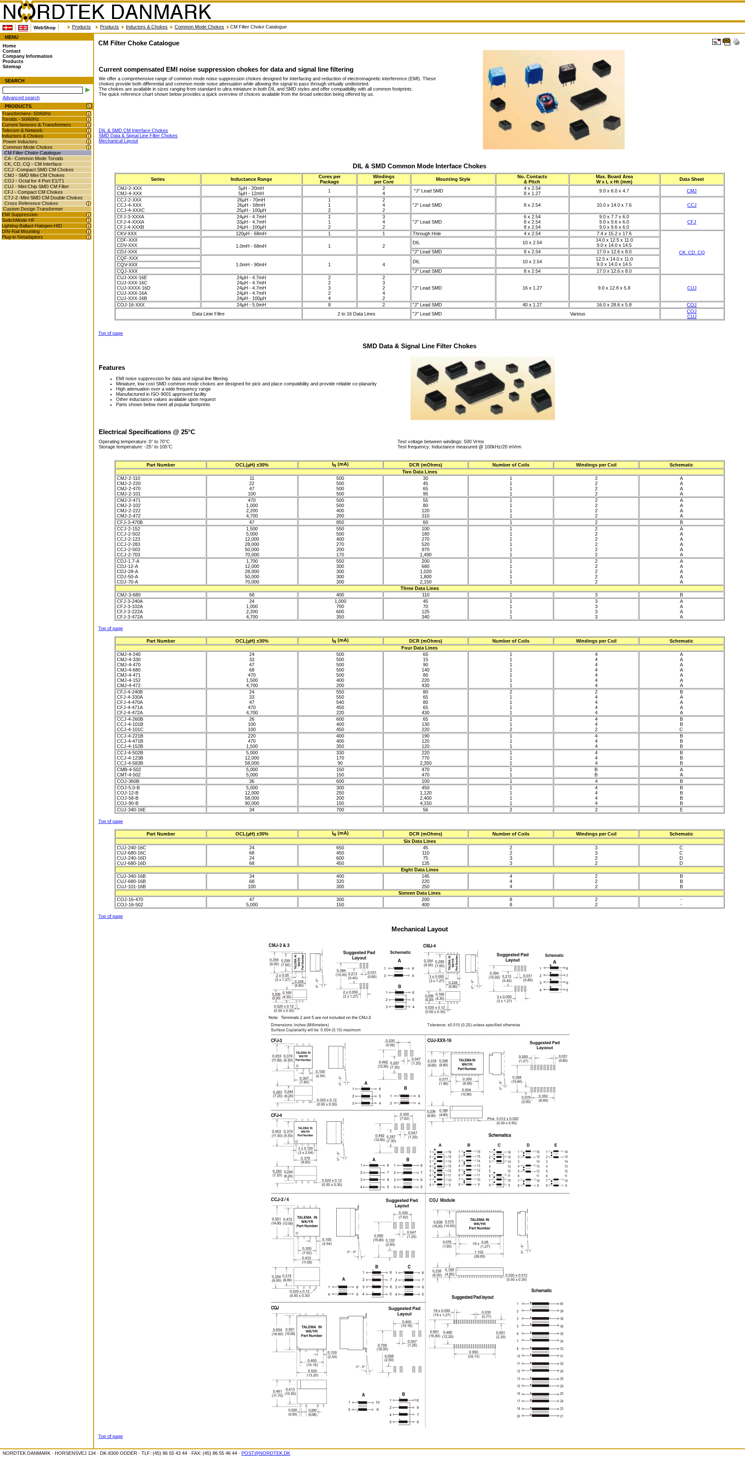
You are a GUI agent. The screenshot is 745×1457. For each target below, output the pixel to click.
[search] (87, 90)
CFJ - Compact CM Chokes (33, 192)
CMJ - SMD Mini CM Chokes (34, 175)
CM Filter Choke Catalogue (32, 152)
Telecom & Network (22, 130)
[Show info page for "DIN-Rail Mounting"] (88, 231)
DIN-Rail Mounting (21, 231)
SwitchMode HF (18, 220)
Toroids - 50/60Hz (20, 119)
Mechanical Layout (118, 140)
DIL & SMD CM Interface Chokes (133, 130)
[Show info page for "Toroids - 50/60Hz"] (88, 119)
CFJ (691, 221)
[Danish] (8, 27)
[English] (23, 28)
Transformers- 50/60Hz (26, 113)
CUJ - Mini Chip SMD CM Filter (36, 186)
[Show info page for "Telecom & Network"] (88, 130)
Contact (12, 51)
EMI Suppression (20, 214)
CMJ (692, 190)
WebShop (45, 27)
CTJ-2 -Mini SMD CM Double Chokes (43, 197)
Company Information (28, 56)
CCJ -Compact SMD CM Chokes (39, 169)
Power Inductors (20, 141)
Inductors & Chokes (147, 26)
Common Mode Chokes (199, 26)
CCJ (692, 205)
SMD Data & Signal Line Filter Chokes (138, 135)
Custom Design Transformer (33, 208)
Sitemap (12, 66)
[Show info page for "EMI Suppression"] (88, 214)
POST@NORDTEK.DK (265, 1453)
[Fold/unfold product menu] (89, 106)
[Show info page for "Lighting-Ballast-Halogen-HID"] (88, 226)
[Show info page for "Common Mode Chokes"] (88, 147)
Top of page (110, 333)
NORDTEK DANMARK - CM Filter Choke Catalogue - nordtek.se (107, 11)
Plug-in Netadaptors (22, 237)
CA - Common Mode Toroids (33, 158)
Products (81, 26)
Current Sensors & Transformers (36, 124)
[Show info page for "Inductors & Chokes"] (88, 136)
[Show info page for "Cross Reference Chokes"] (88, 203)
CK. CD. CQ (692, 252)
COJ (692, 304)
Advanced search (21, 97)
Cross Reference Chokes (31, 203)
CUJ (692, 287)
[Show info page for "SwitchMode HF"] (88, 220)
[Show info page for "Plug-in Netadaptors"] (88, 237)
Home (9, 45)
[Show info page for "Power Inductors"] (88, 141)
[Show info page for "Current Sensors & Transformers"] (88, 125)
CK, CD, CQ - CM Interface (33, 164)
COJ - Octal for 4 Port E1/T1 (34, 180)
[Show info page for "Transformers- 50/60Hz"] (88, 113)
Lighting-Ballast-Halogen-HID (32, 225)
